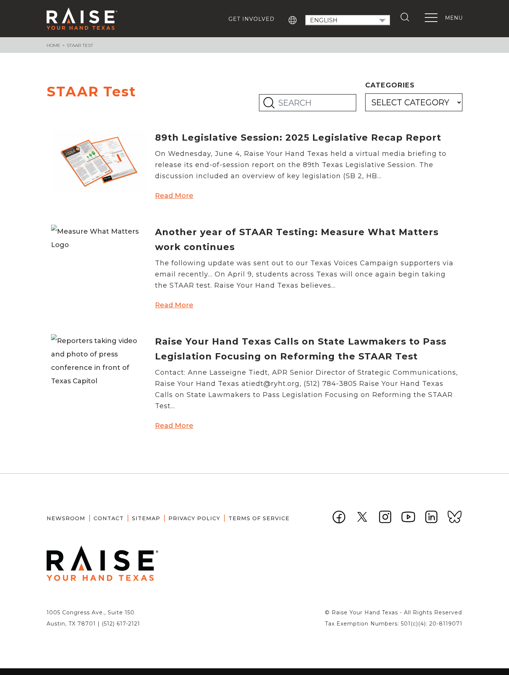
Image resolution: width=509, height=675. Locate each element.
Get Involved (251, 19)
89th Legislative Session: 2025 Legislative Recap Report (298, 137)
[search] (406, 17)
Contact (109, 518)
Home (53, 45)
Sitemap (146, 518)
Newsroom (66, 518)
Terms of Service (259, 518)
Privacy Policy (194, 518)
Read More (174, 196)
